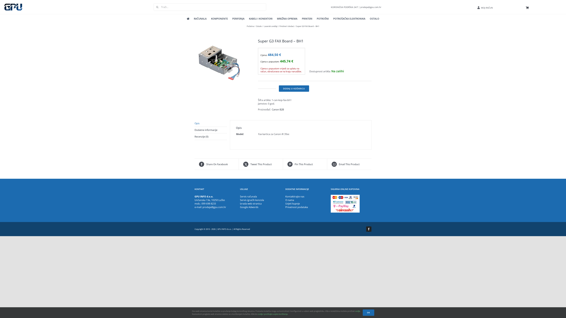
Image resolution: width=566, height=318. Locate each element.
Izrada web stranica (251, 203)
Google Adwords (249, 207)
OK (368, 312)
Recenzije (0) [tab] (201, 136)
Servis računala (248, 196)
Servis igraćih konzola (252, 200)
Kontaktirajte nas (294, 196)
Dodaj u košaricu (294, 88)
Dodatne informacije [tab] (206, 130)
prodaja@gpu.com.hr (214, 207)
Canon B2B (278, 109)
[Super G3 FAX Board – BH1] (224, 63)
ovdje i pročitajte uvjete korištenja (273, 314)
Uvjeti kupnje (292, 203)
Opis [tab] (197, 123)
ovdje (357, 311)
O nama (289, 200)
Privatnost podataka (296, 207)
